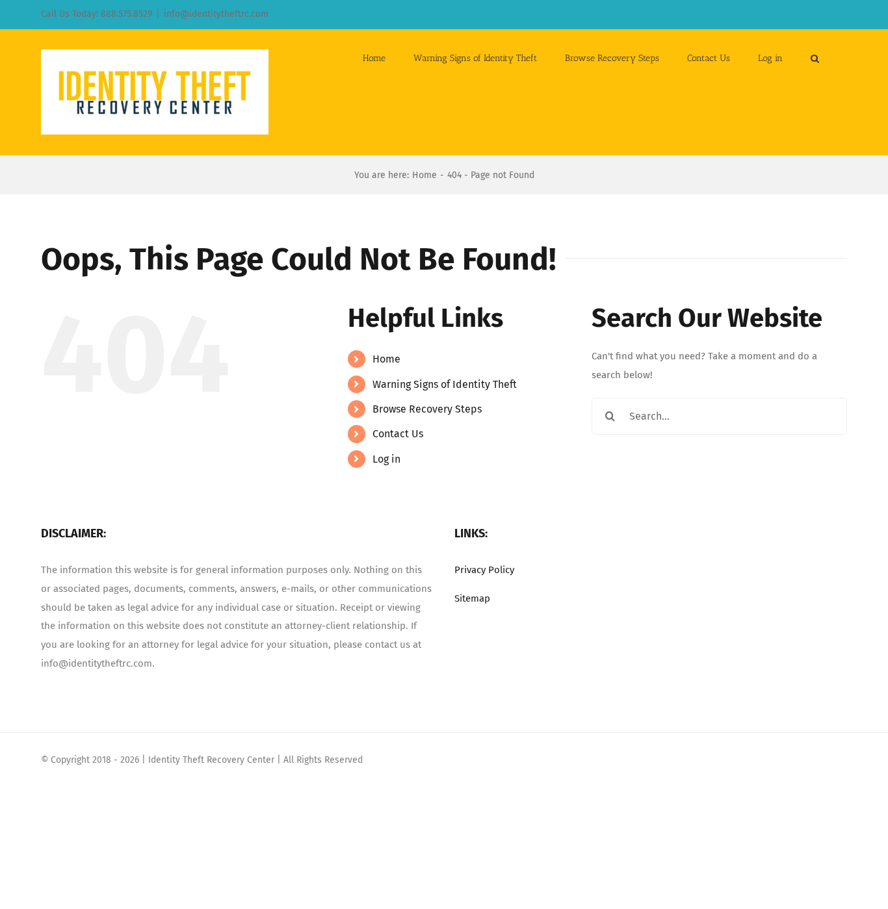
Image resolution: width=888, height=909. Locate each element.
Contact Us (397, 434)
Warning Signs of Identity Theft (444, 384)
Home (386, 359)
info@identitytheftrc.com (216, 13)
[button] (815, 57)
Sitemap (472, 598)
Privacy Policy (484, 570)
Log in (386, 459)
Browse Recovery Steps (427, 409)
